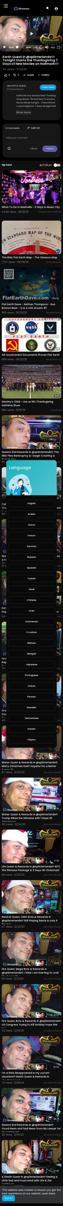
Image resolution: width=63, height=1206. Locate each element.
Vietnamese (31, 718)
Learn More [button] (48, 1193)
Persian (31, 696)
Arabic (31, 514)
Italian (31, 686)
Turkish (31, 578)
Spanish (31, 567)
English (31, 503)
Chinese (31, 600)
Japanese (31, 664)
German (31, 546)
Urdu (31, 610)
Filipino (31, 739)
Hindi (31, 589)
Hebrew (31, 643)
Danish (31, 729)
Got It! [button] (8, 1198)
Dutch (31, 524)
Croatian (31, 632)
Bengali (31, 653)
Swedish (31, 707)
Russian (31, 557)
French (31, 535)
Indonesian (31, 621)
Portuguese (31, 675)
